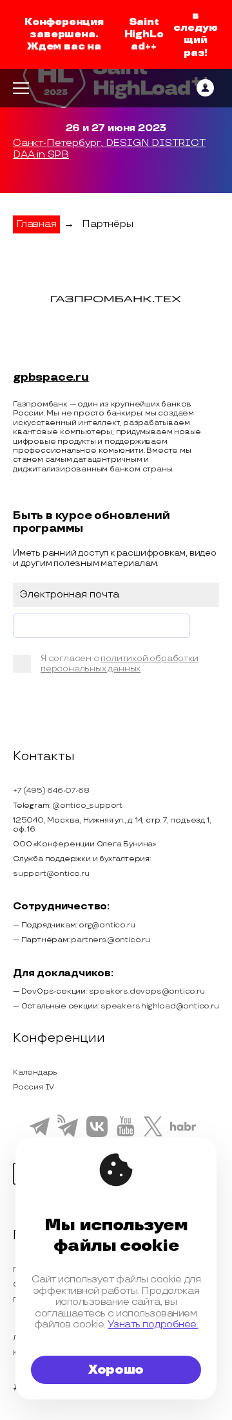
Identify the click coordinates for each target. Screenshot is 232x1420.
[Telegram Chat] (39, 1134)
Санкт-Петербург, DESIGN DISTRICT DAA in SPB (109, 149)
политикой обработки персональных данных (119, 663)
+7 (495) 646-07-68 (51, 791)
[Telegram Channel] (68, 1136)
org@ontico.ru (107, 925)
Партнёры (107, 224)
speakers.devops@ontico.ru (147, 991)
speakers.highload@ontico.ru (160, 1006)
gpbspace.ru (51, 377)
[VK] (97, 1135)
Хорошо (116, 1370)
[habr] (183, 1129)
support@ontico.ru (51, 873)
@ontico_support (87, 805)
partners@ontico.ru (110, 940)
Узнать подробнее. (153, 1324)
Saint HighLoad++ (144, 34)
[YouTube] (125, 1134)
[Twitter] (153, 1134)
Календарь (35, 1072)
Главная (36, 224)
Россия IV (33, 1087)
